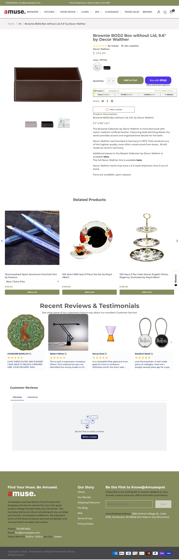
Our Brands (84, 497)
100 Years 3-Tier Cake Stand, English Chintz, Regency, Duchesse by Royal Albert (144, 276)
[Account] (159, 12)
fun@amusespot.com (30, 3)
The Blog (83, 508)
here (139, 160)
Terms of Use (85, 518)
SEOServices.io (16, 555)
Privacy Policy (85, 523)
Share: (96, 101)
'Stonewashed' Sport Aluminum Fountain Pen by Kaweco (31, 276)
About (81, 492)
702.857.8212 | (12, 3)
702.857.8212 (23, 528)
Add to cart (32, 292)
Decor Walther (101, 49)
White (97, 67)
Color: (100, 59)
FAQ (80, 513)
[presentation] (2, 241)
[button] (165, 12)
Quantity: (98, 81)
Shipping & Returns (89, 502)
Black (107, 67)
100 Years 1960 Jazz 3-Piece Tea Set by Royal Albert (87, 276)
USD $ (165, 3)
